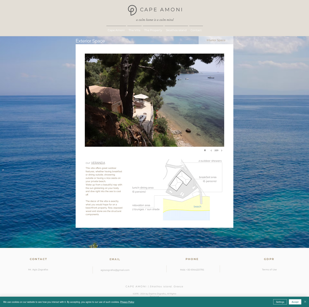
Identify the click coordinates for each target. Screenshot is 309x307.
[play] (205, 149)
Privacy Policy (127, 301)
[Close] (305, 301)
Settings (280, 301)
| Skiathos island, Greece (165, 286)
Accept (295, 301)
